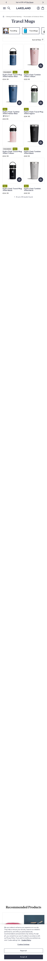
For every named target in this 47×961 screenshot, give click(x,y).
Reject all (23, 951)
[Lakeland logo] (23, 8)
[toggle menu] (4, 8)
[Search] (8, 8)
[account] (38, 8)
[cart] (42, 8)
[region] (23, 942)
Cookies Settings (23, 944)
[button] (7, 2)
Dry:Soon (30, 2)
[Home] (3, 16)
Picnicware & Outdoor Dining (34, 16)
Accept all (23, 957)
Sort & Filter (36, 40)
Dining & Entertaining (14, 16)
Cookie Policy (26, 940)
